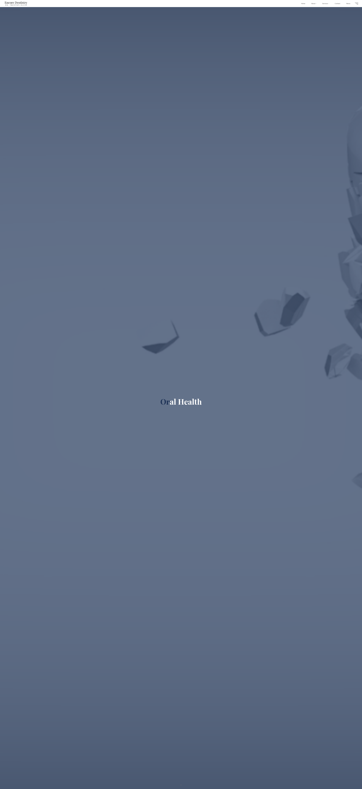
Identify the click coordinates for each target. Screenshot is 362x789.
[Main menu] (356, 4)
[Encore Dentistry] (16, 3)
